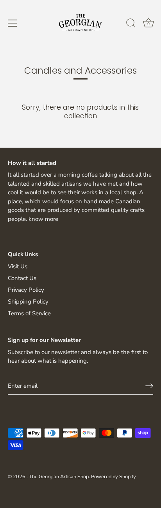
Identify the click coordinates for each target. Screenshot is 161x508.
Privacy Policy (26, 290)
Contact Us (22, 278)
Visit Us (17, 266)
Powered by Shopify (113, 476)
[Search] (131, 24)
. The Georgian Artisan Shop (58, 476)
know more (43, 219)
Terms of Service (29, 313)
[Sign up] (149, 386)
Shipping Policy (28, 302)
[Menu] (12, 23)
